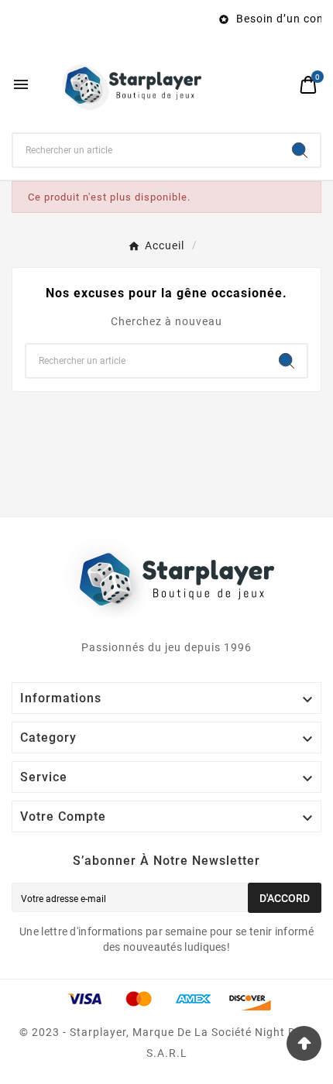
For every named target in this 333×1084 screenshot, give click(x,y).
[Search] (299, 150)
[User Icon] (279, 85)
